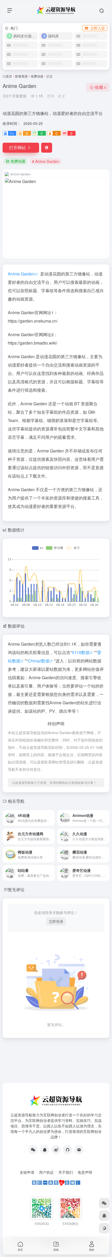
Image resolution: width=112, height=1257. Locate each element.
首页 (9, 76)
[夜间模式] (104, 1228)
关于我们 (65, 1172)
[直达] (52, 818)
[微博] (56, 1149)
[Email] (79, 1149)
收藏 (100, 87)
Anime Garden (21, 274)
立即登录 (56, 921)
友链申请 (27, 1172)
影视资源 (21, 76)
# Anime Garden (45, 161)
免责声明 (85, 1172)
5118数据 (81, 652)
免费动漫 (37, 76)
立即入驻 (97, 28)
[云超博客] (67, 1149)
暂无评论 (16, 890)
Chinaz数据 (38, 661)
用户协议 (46, 1172)
